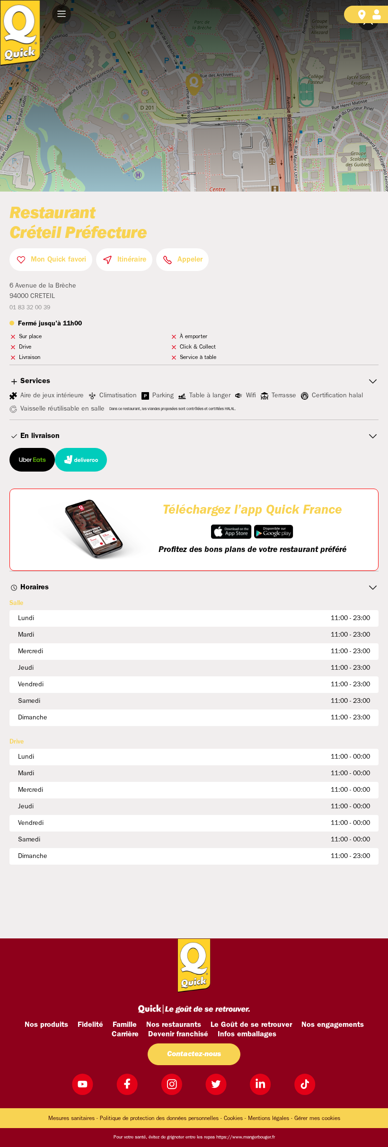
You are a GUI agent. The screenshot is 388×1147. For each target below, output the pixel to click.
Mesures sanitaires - (73, 1118)
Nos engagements (332, 1025)
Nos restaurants (173, 1025)
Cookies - (235, 1118)
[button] (61, 14)
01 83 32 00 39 (29, 308)
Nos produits (46, 1025)
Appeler (190, 259)
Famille (125, 1025)
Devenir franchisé (178, 1034)
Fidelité (90, 1025)
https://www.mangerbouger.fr (245, 1137)
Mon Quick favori (58, 259)
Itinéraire (131, 259)
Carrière (125, 1034)
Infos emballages (247, 1034)
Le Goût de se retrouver (251, 1025)
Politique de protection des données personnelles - (161, 1118)
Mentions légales (268, 1118)
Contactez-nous (194, 1054)
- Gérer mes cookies (315, 1118)
